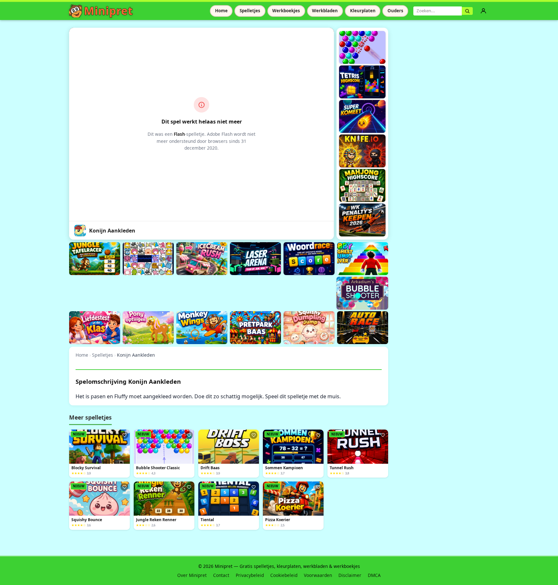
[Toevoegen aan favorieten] (124, 435)
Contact (221, 575)
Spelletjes (250, 11)
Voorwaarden (318, 575)
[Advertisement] (186, 292)
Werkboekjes (286, 11)
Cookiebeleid (283, 575)
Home (221, 11)
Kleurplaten (363, 11)
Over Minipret (192, 575)
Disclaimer (349, 575)
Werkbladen (325, 11)
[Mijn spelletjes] (483, 10)
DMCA (374, 575)
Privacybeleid (250, 575)
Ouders (395, 11)
